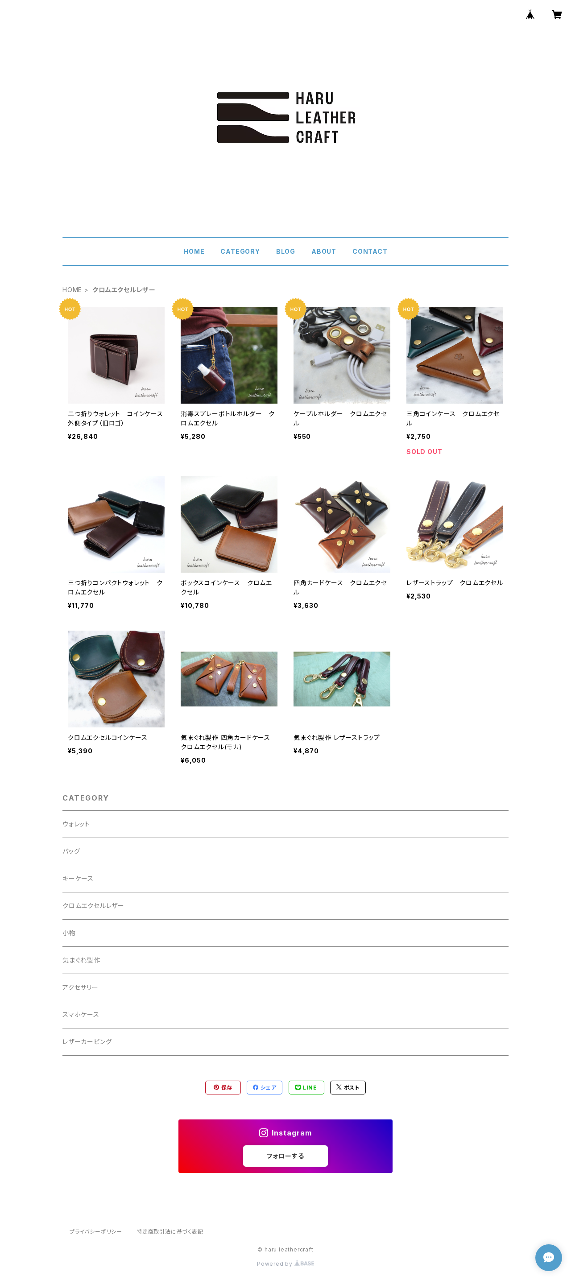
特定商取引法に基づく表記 (170, 1231)
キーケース (78, 878)
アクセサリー (80, 987)
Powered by (275, 1263)
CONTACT (370, 251)
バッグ (71, 851)
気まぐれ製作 (81, 960)
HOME (193, 251)
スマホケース (80, 1014)
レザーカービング (87, 1041)
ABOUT (323, 251)
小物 (69, 933)
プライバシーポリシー (96, 1231)
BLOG (285, 251)
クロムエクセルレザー (93, 905)
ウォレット (76, 824)
